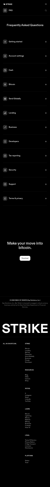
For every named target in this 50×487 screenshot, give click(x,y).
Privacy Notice (30, 442)
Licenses (28, 446)
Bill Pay (27, 352)
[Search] (46, 10)
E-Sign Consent (30, 444)
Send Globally (29, 356)
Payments (28, 354)
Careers (27, 379)
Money (27, 418)
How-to (27, 427)
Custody (28, 425)
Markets (27, 420)
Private (27, 360)
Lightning (28, 416)
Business (28, 358)
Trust (26, 462)
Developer (28, 362)
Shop (27, 381)
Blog (26, 375)
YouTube (28, 401)
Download (25, 258)
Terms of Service (30, 440)
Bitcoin (27, 348)
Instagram (28, 395)
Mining (27, 421)
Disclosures (29, 448)
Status (27, 460)
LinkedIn (28, 399)
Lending (27, 350)
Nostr (27, 397)
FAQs (27, 377)
